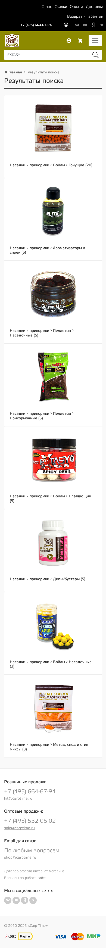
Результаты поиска (43, 72)
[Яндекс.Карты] (19, 936)
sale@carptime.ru (19, 828)
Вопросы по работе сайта (25, 878)
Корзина (80, 41)
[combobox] (53, 55)
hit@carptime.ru (18, 798)
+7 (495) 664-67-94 (36, 25)
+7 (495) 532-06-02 (30, 821)
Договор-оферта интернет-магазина (34, 871)
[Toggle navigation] (95, 40)
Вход (69, 41)
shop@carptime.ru (20, 857)
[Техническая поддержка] (66, 25)
